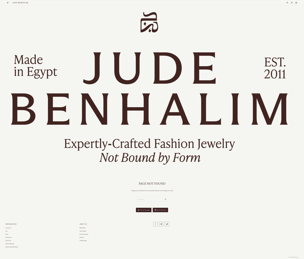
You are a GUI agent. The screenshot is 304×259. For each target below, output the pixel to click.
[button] (287, 2)
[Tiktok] (167, 224)
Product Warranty (10, 244)
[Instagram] (161, 224)
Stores (7, 234)
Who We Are (82, 228)
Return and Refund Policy (12, 247)
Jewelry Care (8, 237)
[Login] (292, 2)
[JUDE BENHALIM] (20, 2)
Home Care (8, 240)
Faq (6, 231)
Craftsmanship (82, 240)
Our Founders (82, 231)
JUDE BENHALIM (293, 257)
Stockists (81, 237)
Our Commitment (83, 234)
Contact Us (8, 228)
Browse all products (161, 210)
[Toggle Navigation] (8, 2)
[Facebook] (155, 224)
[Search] (165, 199)
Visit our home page (145, 210)
